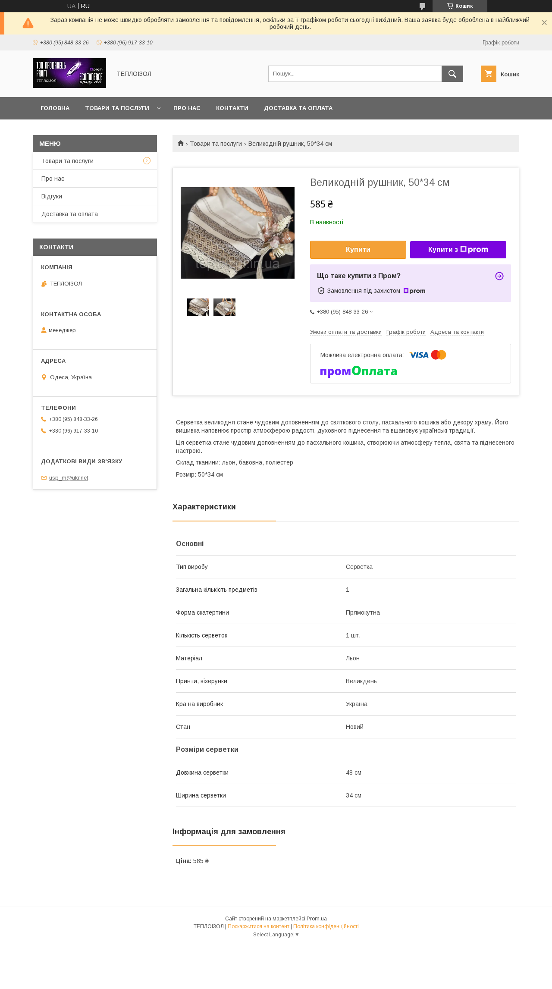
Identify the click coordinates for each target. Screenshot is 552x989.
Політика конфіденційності (326, 926)
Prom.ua (317, 919)
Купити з (443, 249)
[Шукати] (452, 74)
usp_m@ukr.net (68, 477)
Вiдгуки (51, 196)
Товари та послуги (117, 108)
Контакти (232, 108)
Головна (55, 108)
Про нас (187, 108)
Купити (358, 249)
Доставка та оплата (298, 108)
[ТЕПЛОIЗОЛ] (69, 85)
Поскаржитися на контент (258, 926)
